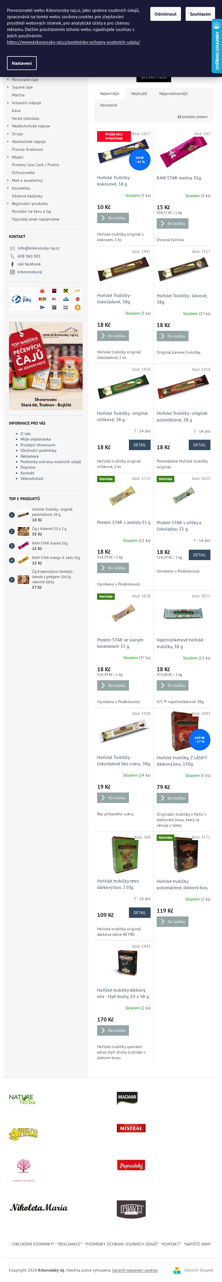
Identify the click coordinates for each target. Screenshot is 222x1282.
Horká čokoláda (25, 118)
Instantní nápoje (26, 102)
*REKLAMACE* (69, 1244)
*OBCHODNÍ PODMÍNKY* (32, 1244)
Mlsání (17, 157)
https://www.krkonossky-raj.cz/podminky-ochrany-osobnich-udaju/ (73, 42)
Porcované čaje (25, 79)
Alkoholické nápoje (29, 141)
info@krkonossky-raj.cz (38, 248)
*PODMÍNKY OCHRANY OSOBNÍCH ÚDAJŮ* (121, 1244)
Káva (17, 110)
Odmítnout (166, 14)
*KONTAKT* (171, 1244)
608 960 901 (29, 256)
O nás (26, 433)
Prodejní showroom (38, 444)
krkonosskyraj (30, 271)
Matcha (18, 95)
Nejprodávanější (173, 93)
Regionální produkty (30, 203)
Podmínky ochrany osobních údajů (51, 461)
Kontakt (27, 473)
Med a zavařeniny (27, 180)
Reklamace (30, 456)
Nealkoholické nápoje (31, 126)
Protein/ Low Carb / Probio (35, 164)
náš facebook (29, 264)
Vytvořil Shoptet (198, 1269)
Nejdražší (139, 93)
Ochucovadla (23, 172)
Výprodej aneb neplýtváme (35, 219)
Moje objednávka (36, 439)
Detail (140, 444)
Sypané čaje (22, 87)
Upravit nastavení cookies (135, 1270)
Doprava (28, 467)
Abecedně (108, 105)
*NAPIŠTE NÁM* (197, 1244)
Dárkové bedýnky (27, 196)
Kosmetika (21, 188)
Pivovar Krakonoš (27, 149)
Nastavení (22, 63)
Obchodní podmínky (39, 450)
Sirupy (17, 133)
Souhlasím (200, 14)
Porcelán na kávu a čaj (31, 211)
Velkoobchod (32, 478)
